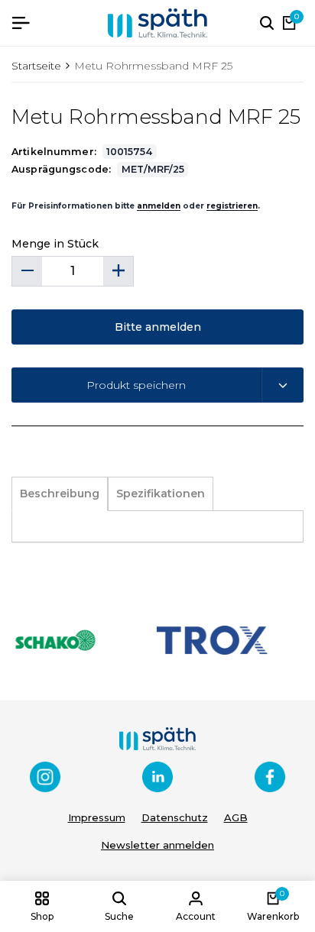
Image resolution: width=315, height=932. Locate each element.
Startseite (36, 66)
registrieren (232, 206)
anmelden (158, 206)
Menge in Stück (55, 244)
